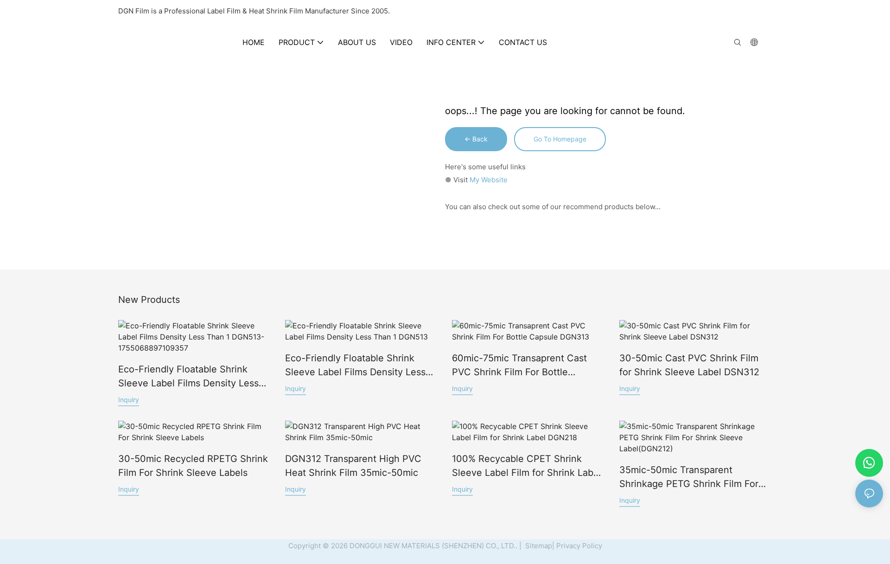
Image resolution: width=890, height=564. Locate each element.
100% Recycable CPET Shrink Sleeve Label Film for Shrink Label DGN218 (526, 466)
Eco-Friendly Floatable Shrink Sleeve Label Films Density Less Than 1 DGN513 (355, 365)
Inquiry (128, 400)
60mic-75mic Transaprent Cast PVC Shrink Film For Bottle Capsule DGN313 (519, 365)
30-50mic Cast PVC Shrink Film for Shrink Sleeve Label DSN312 (689, 365)
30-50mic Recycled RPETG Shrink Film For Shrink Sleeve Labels (193, 465)
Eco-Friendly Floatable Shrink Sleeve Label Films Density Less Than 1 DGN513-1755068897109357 (188, 377)
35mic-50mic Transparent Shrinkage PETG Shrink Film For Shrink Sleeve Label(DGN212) (688, 477)
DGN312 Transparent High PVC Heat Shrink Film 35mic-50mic (353, 465)
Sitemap (537, 545)
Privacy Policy (579, 545)
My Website (489, 179)
